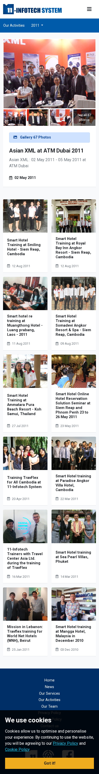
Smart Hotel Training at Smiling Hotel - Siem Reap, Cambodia (24, 247)
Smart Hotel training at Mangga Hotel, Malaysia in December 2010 (73, 634)
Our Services (49, 693)
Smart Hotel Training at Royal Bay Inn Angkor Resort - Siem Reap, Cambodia (73, 248)
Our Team (49, 706)
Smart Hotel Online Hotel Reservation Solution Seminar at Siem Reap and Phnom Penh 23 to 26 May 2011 (73, 405)
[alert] (49, 137)
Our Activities (14, 25)
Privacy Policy (65, 743)
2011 (35, 25)
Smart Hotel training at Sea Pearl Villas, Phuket (73, 557)
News (49, 687)
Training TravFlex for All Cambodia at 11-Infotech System (24, 482)
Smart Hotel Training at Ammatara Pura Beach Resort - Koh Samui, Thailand (24, 404)
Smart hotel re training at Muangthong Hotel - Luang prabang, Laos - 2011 (25, 325)
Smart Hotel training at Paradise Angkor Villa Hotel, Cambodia (73, 483)
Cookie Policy (17, 749)
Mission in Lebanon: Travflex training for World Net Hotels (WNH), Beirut (25, 634)
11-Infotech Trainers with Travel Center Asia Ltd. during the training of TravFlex (25, 558)
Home (49, 680)
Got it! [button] (49, 763)
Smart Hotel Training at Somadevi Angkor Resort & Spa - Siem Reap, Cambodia (73, 325)
